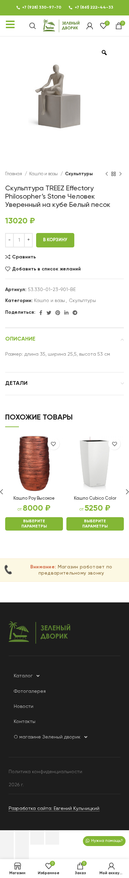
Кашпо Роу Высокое (34, 498)
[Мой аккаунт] (90, 26)
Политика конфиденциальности (45, 771)
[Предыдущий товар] (106, 174)
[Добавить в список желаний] (53, 444)
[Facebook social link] (40, 312)
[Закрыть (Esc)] (7, 837)
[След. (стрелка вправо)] (22, 852)
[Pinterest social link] (57, 312)
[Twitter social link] (48, 312)
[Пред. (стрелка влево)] (7, 852)
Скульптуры (79, 174)
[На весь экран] (37, 837)
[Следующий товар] (120, 174)
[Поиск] (33, 26)
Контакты (24, 721)
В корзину (55, 240)
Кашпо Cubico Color (95, 498)
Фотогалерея (30, 691)
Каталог (23, 676)
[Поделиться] (22, 837)
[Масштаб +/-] (52, 837)
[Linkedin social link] (66, 312)
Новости (23, 706)
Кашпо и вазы (44, 174)
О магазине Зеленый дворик (47, 737)
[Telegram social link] (75, 312)
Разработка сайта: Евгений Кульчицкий (54, 808)
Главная (14, 174)
